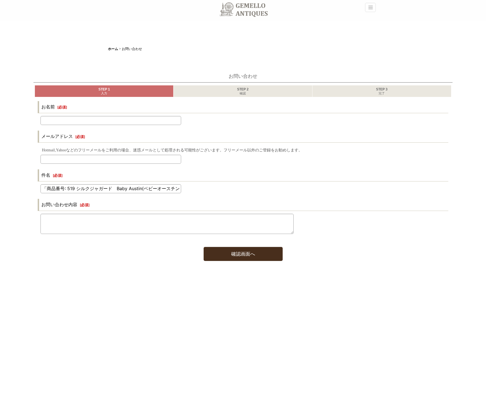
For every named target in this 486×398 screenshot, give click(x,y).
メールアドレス (57, 136)
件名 (45, 175)
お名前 (48, 107)
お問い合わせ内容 (59, 204)
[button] (370, 7)
